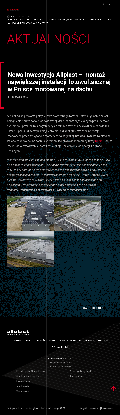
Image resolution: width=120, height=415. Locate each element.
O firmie (16, 340)
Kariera (90, 340)
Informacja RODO (57, 408)
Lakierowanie (23, 381)
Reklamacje (76, 376)
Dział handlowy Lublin (81, 371)
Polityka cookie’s (37, 408)
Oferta (29, 340)
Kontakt (103, 340)
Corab (98, 141)
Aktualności (21, 16)
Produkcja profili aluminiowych (31, 371)
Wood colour (23, 391)
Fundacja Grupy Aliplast (65, 340)
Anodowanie (22, 386)
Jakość (41, 340)
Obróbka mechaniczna (27, 376)
